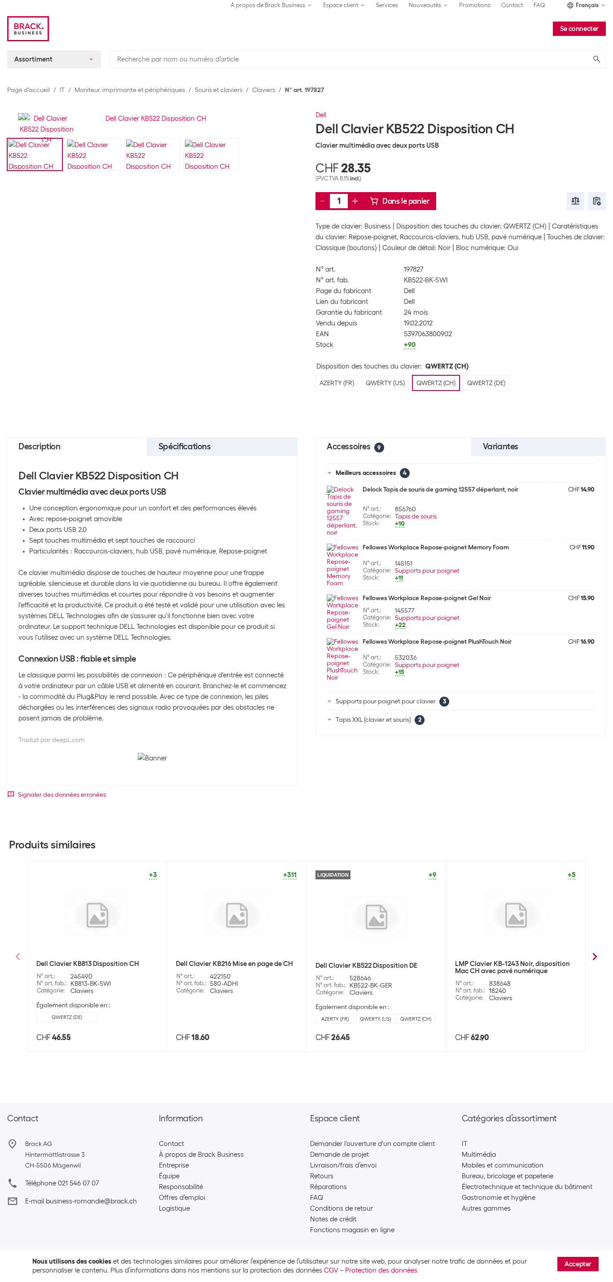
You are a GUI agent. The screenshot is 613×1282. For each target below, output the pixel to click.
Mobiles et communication (502, 1165)
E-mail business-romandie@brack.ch (81, 1201)
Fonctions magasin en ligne (352, 1230)
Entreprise (174, 1165)
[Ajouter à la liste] (597, 201)
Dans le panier (405, 201)
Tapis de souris (416, 516)
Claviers (263, 89)
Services (387, 5)
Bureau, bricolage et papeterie (507, 1176)
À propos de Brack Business (201, 1154)
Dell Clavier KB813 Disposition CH (87, 963)
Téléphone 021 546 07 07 (62, 1183)
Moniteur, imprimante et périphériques (129, 89)
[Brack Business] (28, 28)
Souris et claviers (218, 89)
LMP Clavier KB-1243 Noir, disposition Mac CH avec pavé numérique (512, 967)
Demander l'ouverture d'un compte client (372, 1144)
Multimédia (479, 1154)
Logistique (174, 1208)
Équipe (169, 1176)
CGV (331, 1270)
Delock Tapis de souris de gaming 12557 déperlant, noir (440, 489)
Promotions (474, 5)
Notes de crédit (333, 1219)
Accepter (578, 1264)
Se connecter (579, 29)
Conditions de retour (341, 1208)
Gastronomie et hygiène (498, 1198)
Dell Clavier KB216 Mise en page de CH (234, 963)
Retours (321, 1176)
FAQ (539, 5)
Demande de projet (339, 1154)
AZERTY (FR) (335, 1019)
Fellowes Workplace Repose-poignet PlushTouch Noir (437, 641)
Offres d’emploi (182, 1198)
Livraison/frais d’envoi (343, 1165)
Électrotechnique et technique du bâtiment (527, 1187)
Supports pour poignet (427, 570)
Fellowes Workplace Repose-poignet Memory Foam (436, 547)
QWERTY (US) (375, 1019)
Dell (320, 115)
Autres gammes (486, 1208)
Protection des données (381, 1270)
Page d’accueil (28, 89)
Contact (512, 5)
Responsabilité (181, 1187)
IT (62, 89)
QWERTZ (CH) (415, 1019)
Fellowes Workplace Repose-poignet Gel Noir (427, 597)
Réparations (328, 1187)
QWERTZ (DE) (67, 1017)
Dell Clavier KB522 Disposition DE (366, 965)
